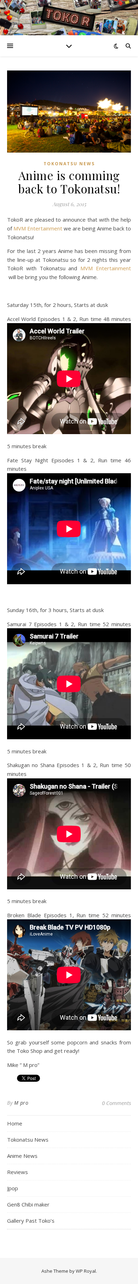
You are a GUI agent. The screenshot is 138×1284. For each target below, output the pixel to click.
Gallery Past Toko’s (30, 1220)
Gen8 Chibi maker (28, 1204)
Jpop (12, 1188)
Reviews (17, 1171)
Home (14, 1123)
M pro (21, 1102)
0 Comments (116, 1102)
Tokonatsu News (69, 164)
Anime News (22, 1155)
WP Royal (86, 1271)
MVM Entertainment (38, 228)
